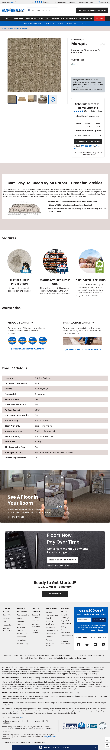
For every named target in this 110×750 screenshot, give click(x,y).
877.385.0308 (100, 637)
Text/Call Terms (43, 655)
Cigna (49, 658)
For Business (21, 640)
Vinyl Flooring (22, 633)
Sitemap (42, 658)
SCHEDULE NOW (55, 594)
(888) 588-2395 (50, 737)
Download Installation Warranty (83, 349)
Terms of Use (30, 655)
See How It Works (16, 517)
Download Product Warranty (28, 349)
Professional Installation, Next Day (67, 635)
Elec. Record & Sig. (79, 655)
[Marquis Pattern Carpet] (34, 65)
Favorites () (104, 2)
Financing (72, 2)
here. (21, 717)
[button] (55, 747)
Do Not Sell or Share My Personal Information (70, 658)
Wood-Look (88, 125)
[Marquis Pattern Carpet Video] (53, 99)
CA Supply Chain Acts (29, 658)
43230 (12, 2)
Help (91, 2)
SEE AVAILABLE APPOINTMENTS (88, 141)
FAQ (4, 622)
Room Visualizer (23, 615)
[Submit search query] (29, 10)
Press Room (50, 627)
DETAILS (81, 23)
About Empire (51, 608)
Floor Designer (83, 2)
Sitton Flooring (22, 643)
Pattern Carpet (21, 29)
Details (66, 565)
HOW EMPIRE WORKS (60, 2)
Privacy (100, 630)
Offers (99, 18)
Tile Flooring (21, 637)
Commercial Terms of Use (61, 655)
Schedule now (85, 89)
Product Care (8, 625)
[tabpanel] (55, 196)
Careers (49, 612)
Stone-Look (98, 125)
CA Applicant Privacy (96, 655)
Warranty (6, 618)
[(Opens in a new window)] (91, 725)
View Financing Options (63, 560)
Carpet (10, 29)
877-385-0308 (87, 146)
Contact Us (7, 615)
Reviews (40, 2)
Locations (49, 637)
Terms (93, 630)
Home (4, 29)
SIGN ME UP (99, 620)
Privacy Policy (18, 655)
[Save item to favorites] (102, 44)
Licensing (7, 655)
